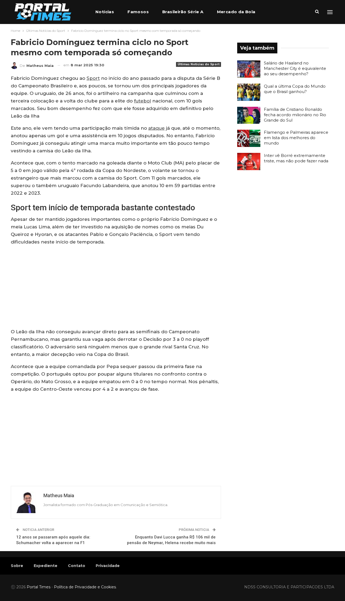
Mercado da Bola (236, 11)
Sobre (17, 565)
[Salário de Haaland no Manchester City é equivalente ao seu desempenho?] (248, 69)
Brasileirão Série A (182, 11)
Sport (93, 78)
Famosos (138, 11)
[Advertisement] (116, 288)
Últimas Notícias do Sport (198, 64)
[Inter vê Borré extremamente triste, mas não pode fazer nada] (248, 161)
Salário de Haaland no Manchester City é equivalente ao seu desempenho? (295, 68)
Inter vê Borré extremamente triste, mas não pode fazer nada (296, 158)
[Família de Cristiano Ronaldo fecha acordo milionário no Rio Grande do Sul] (248, 115)
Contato (76, 565)
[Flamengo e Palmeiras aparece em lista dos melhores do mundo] (248, 138)
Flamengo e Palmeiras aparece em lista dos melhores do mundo (296, 138)
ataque (156, 128)
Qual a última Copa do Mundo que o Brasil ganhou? (295, 89)
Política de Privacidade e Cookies (85, 587)
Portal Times (38, 587)
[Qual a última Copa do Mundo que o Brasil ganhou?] (248, 92)
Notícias (104, 11)
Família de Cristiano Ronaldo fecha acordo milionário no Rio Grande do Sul (295, 115)
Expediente (45, 565)
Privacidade (108, 565)
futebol (142, 101)
